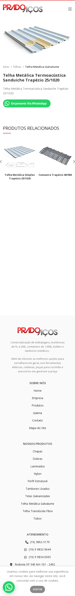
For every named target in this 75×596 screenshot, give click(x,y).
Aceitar (37, 589)
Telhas (17, 67)
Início (6, 67)
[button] (9, 587)
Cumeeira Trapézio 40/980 (55, 175)
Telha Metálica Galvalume (42, 67)
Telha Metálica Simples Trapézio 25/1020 (20, 176)
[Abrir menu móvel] (70, 9)
